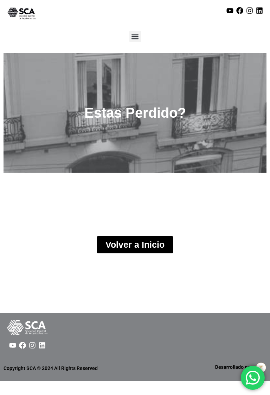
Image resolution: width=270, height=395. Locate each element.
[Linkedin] (259, 10)
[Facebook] (239, 10)
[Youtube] (229, 10)
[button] (135, 36)
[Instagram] (249, 10)
